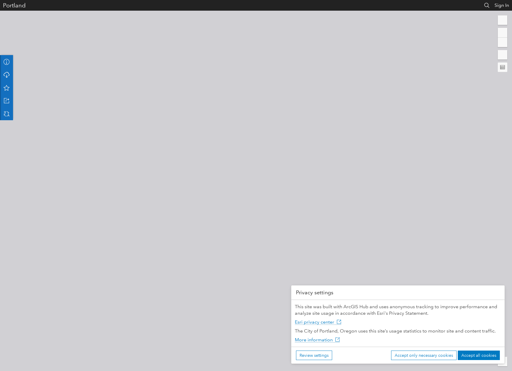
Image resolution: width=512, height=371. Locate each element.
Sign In (502, 5)
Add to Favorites (6, 87)
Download (6, 74)
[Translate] (6, 113)
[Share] (6, 100)
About (6, 61)
